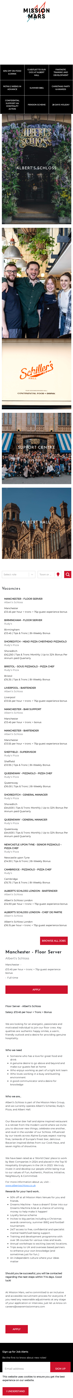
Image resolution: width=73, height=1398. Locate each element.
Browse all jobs (54, 940)
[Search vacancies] (67, 574)
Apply (36, 989)
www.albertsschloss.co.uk (20, 1185)
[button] (36, 169)
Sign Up (60, 1368)
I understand (15, 1391)
